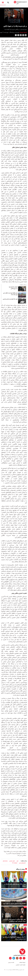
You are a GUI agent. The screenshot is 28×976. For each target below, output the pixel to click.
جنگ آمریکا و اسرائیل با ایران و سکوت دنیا (14, 904)
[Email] (18, 35)
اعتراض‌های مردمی (22, 863)
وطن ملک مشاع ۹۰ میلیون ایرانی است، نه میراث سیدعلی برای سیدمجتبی (14, 920)
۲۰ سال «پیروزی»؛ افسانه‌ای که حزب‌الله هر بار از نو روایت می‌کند (14, 938)
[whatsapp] (10, 958)
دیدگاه (18, 869)
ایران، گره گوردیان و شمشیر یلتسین (10, 299)
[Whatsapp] (23, 35)
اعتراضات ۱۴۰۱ (14, 863)
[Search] (8, 2)
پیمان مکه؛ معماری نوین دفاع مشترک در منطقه (15, 885)
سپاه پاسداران (5, 861)
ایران (17, 861)
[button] (14, 15)
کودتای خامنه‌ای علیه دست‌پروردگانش (13, 287)
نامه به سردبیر (11, 962)
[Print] (16, 35)
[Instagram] (17, 958)
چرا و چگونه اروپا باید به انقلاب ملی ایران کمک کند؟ (10, 294)
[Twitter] (21, 35)
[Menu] (3, 2)
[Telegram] (13, 958)
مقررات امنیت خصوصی (20, 965)
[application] (14, 16)
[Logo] (24, 9)
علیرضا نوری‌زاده (23, 32)
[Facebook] (26, 35)
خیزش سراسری (12, 861)
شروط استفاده (22, 962)
